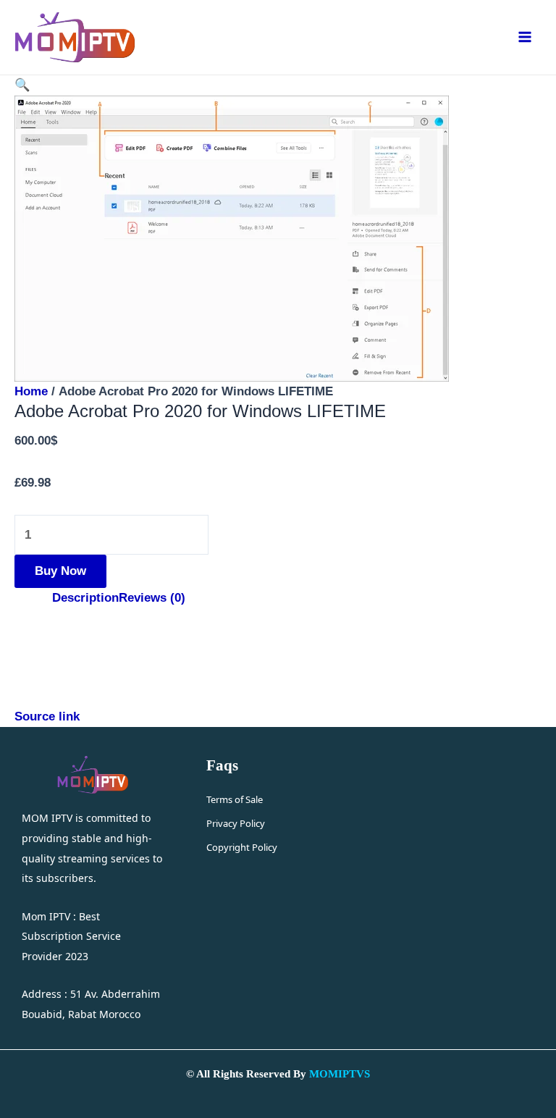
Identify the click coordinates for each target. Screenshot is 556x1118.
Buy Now (60, 570)
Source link (47, 716)
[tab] (85, 598)
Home (31, 391)
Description (85, 597)
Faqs (222, 765)
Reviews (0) (152, 597)
